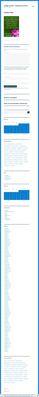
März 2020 (7, 237)
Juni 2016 (6, 290)
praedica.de (6, 388)
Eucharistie (25, 147)
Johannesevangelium (8, 155)
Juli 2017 (6, 273)
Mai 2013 (6, 319)
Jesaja (17, 153)
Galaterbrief (24, 149)
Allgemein (7, 210)
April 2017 (7, 277)
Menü (33, 6)
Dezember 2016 (8, 282)
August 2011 (7, 347)
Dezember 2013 (8, 311)
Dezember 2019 (8, 241)
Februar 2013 (7, 323)
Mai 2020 (6, 235)
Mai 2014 (6, 305)
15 (20, 128)
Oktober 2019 (7, 244)
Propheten (26, 161)
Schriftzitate (7, 218)
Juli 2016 (6, 289)
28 (16, 132)
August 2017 (7, 272)
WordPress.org (7, 179)
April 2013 (7, 321)
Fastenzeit (19, 149)
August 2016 (7, 288)
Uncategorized (7, 219)
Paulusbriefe (10, 161)
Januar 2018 (7, 265)
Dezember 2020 (8, 231)
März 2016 (7, 294)
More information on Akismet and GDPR (18, 69)
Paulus (5, 161)
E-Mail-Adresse (7, 76)
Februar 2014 (7, 309)
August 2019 (7, 245)
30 (23, 132)
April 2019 (7, 251)
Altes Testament (11, 143)
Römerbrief (11, 163)
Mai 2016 (6, 292)
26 (9, 132)
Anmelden (7, 175)
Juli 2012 (6, 333)
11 (5, 128)
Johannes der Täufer (23, 153)
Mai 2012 (6, 335)
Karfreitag (15, 155)
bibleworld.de (6, 391)
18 (5, 130)
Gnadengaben (11, 151)
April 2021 (7, 228)
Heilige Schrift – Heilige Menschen (16, 6)
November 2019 (8, 243)
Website (5, 81)
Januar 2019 (7, 253)
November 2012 (8, 327)
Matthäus (25, 157)
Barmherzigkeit (7, 147)
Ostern (21, 159)
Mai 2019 (6, 249)
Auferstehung (22, 145)
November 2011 (8, 343)
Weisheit (13, 165)
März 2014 (7, 307)
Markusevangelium (19, 157)
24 (27, 130)
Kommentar (6, 52)
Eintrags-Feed (7, 176)
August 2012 (7, 331)
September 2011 (8, 346)
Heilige (16, 151)
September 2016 (8, 286)
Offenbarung (16, 159)
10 (27, 126)
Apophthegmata (18, 143)
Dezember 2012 (8, 326)
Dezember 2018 (8, 255)
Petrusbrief (16, 161)
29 (20, 132)
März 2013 (7, 322)
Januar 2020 (7, 240)
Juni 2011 (6, 350)
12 (9, 128)
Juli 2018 (6, 257)
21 (16, 130)
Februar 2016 (7, 296)
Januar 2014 (7, 310)
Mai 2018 (6, 260)
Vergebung (20, 163)
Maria (13, 157)
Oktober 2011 (7, 344)
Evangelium (6, 149)
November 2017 (8, 268)
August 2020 (7, 232)
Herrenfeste (13, 153)
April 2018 (7, 261)
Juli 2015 (6, 301)
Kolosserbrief (20, 155)
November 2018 (8, 256)
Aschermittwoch (16, 145)
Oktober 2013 (7, 314)
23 (23, 130)
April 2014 (7, 306)
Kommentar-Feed (8, 177)
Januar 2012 (7, 340)
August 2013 (7, 315)
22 (20, 130)
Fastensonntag (13, 149)
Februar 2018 (7, 264)
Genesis (5, 151)
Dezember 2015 (8, 298)
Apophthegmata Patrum (9, 211)
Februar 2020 (7, 239)
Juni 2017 (6, 274)
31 (27, 132)
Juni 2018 (6, 259)
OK (31, 396)
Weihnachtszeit (7, 165)
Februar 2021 (7, 230)
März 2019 (7, 252)
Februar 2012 (7, 339)
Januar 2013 (7, 325)
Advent (5, 143)
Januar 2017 (7, 281)
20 (13, 130)
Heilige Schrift (7, 153)
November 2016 (8, 284)
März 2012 (7, 338)
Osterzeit (25, 159)
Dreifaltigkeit (19, 147)
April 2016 (7, 293)
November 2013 (8, 313)
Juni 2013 (6, 318)
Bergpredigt (13, 147)
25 (5, 132)
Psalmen (6, 163)
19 (9, 130)
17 (27, 128)
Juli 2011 (6, 348)
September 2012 (8, 330)
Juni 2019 (6, 248)
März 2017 (7, 278)
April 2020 (7, 236)
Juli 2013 (6, 317)
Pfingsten (21, 161)
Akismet (5, 69)
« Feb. (9, 134)
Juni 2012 (6, 334)
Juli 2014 (6, 302)
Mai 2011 (6, 351)
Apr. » (24, 134)
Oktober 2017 (7, 269)
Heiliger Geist (21, 151)
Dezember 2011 (7, 342)
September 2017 (8, 270)
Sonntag (15, 163)
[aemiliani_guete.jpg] (16, 26)
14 (16, 128)
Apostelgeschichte (7, 145)
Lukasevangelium (7, 157)
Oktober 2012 (7, 329)
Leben (25, 155)
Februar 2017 (7, 280)
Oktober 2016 (7, 285)
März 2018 (7, 263)
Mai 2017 (6, 276)
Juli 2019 (6, 247)
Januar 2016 (7, 297)
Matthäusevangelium (8, 159)
